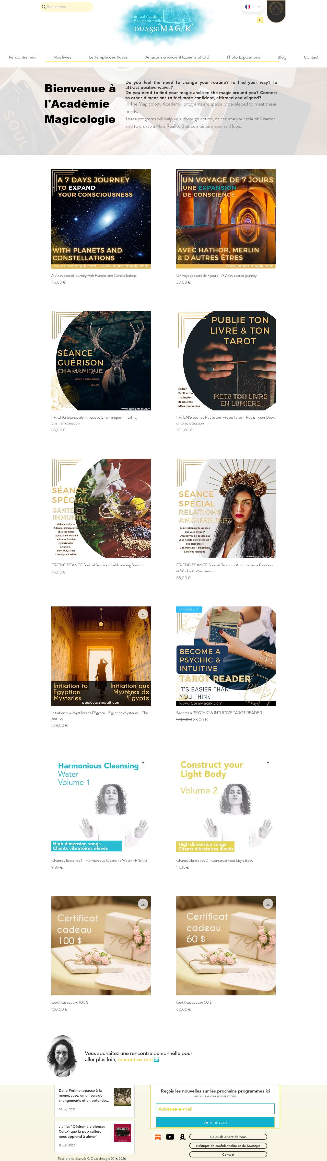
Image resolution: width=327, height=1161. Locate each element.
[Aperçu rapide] (101, 219)
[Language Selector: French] (252, 7)
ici (156, 1059)
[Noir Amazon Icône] (183, 1137)
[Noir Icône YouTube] (170, 1137)
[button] (260, 18)
